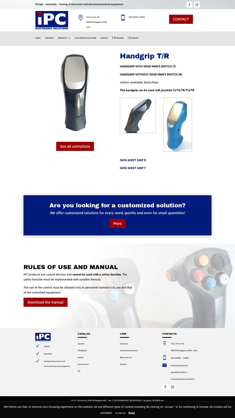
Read (132, 412)
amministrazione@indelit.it (183, 379)
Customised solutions (129, 350)
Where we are (126, 357)
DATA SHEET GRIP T (133, 168)
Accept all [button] (120, 413)
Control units (83, 364)
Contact (181, 19)
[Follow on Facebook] (189, 5)
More (117, 223)
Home (38, 38)
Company (49, 38)
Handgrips (82, 350)
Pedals (80, 357)
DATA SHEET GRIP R (133, 160)
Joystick (81, 344)
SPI (79, 371)
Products (62, 38)
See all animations (75, 146)
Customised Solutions (85, 38)
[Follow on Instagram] (197, 5)
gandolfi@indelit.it (179, 372)
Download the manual (46, 302)
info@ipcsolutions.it (179, 365)
